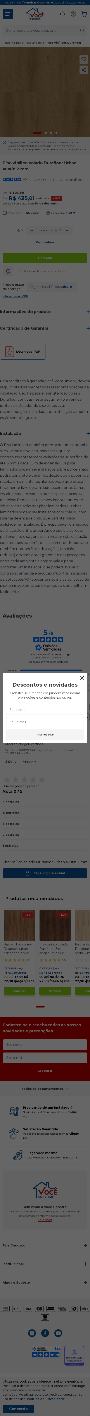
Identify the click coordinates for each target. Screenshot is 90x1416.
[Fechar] (82, 678)
